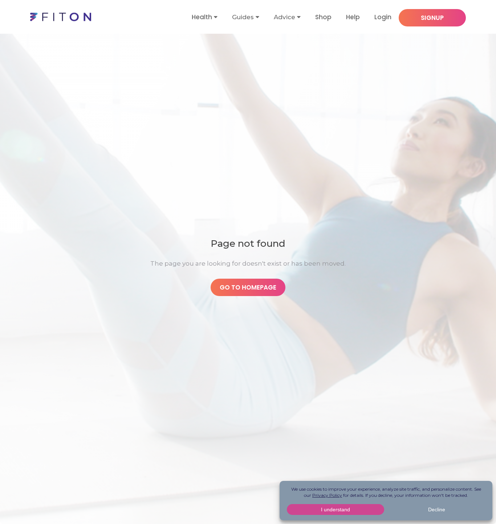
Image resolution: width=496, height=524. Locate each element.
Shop (323, 17)
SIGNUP (432, 17)
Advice (284, 17)
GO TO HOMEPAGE (248, 287)
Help (353, 17)
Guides (243, 17)
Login (382, 17)
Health (202, 17)
